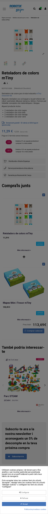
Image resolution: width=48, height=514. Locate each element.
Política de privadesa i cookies (35, 509)
